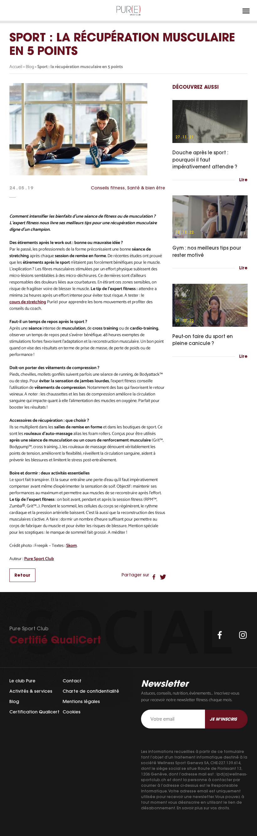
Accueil (15, 67)
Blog (30, 67)
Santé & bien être (146, 188)
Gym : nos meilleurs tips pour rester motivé (206, 251)
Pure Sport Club (39, 559)
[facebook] (219, 635)
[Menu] (246, 11)
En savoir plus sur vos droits (203, 808)
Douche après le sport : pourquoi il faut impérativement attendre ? (204, 160)
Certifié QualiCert (55, 639)
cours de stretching (27, 302)
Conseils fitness (108, 188)
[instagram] (243, 635)
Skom (71, 545)
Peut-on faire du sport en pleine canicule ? (202, 340)
